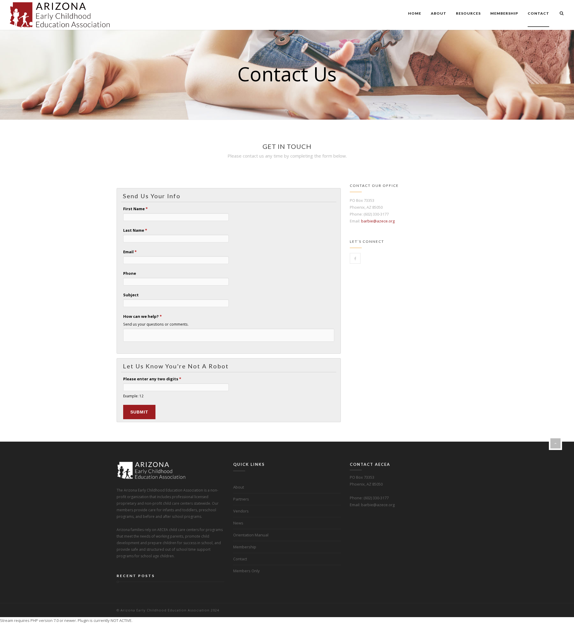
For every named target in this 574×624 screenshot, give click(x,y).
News (238, 523)
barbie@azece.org (378, 221)
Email (130, 251)
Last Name (135, 230)
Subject (131, 294)
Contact (538, 13)
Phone (129, 273)
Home (414, 13)
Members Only (246, 570)
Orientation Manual (250, 535)
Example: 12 (133, 395)
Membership (504, 13)
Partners (241, 499)
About (438, 13)
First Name (135, 208)
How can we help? (142, 316)
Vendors (241, 511)
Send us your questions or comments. (156, 324)
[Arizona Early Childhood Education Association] (60, 15)
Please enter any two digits (152, 379)
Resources (468, 13)
